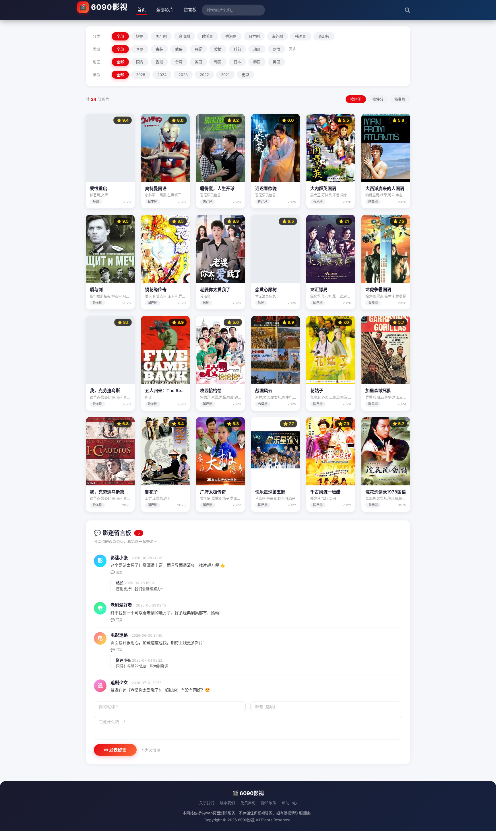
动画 (257, 49)
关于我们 (206, 802)
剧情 (276, 49)
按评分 (377, 99)
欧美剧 (207, 36)
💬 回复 (117, 572)
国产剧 (161, 36)
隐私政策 (268, 802)
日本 (237, 61)
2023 (183, 74)
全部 (120, 36)
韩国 (218, 61)
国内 (140, 61)
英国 (276, 61)
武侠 (179, 49)
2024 (161, 74)
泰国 (257, 61)
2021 (225, 74)
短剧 (140, 36)
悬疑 (198, 49)
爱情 (218, 49)
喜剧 (140, 49)
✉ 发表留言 (115, 750)
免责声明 (248, 802)
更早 (245, 74)
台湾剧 (184, 36)
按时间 (355, 99)
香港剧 (231, 36)
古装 (159, 49)
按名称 (400, 99)
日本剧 (254, 36)
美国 (198, 61)
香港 (159, 61)
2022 (204, 74)
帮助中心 (289, 802)
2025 (140, 74)
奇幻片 (324, 36)
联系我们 (227, 802)
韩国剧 (300, 36)
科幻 (237, 49)
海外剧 (277, 36)
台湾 (179, 61)
